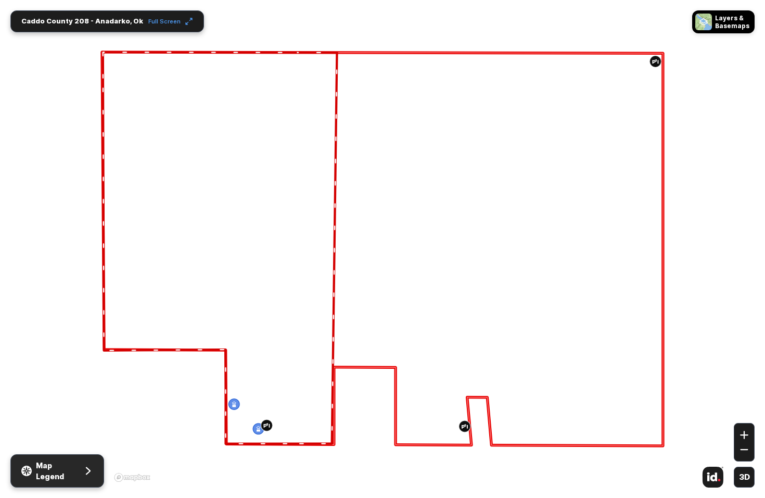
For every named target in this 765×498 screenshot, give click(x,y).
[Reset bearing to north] (744, 407)
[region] (382, 249)
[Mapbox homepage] (132, 477)
